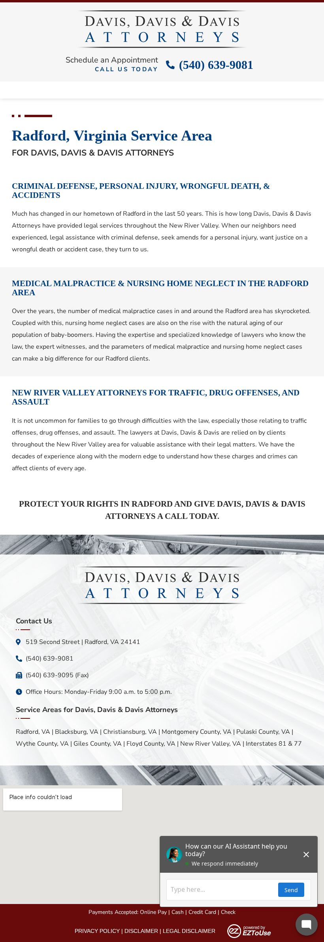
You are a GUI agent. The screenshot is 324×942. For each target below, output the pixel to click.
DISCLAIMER (141, 931)
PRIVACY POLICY (97, 931)
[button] (162, 88)
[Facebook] (58, 931)
